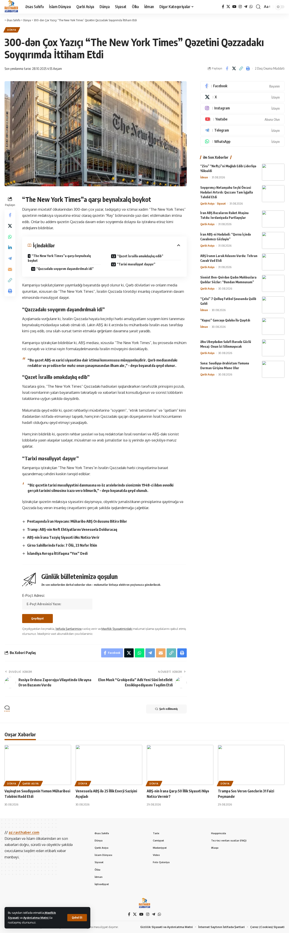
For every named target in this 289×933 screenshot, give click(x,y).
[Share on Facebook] (227, 68)
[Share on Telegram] (10, 258)
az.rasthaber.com (24, 832)
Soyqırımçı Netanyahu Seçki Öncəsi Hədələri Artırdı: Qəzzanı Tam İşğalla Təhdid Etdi (226, 192)
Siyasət (221, 203)
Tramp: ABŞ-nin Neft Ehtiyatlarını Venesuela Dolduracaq (72, 529)
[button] (77, 917)
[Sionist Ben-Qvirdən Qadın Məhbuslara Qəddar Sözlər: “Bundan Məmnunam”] (273, 283)
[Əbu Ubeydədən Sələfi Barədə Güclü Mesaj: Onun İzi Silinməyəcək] (273, 347)
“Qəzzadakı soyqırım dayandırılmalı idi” (65, 269)
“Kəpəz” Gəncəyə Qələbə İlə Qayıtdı (225, 320)
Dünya (11, 29)
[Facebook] (223, 7)
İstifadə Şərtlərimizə (69, 629)
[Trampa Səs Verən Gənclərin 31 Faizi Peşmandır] (251, 765)
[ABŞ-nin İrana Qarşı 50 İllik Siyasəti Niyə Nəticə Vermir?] (180, 765)
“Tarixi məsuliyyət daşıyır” (136, 264)
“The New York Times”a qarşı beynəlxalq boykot (59, 258)
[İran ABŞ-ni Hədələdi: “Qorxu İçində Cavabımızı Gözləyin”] (273, 240)
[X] (228, 7)
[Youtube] (242, 119)
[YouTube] (234, 7)
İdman (204, 177)
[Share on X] (234, 68)
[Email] (10, 269)
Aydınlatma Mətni (36, 917)
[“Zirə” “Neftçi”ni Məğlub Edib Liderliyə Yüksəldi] (273, 172)
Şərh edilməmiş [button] (168, 709)
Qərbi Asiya (207, 203)
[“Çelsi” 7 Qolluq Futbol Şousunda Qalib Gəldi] (273, 304)
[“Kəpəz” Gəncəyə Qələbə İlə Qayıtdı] (273, 326)
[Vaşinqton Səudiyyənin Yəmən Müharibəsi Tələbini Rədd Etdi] (38, 765)
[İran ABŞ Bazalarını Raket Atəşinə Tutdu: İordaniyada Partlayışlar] (273, 218)
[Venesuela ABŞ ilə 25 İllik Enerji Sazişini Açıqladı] (109, 765)
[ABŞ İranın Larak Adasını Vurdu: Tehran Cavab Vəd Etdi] (273, 261)
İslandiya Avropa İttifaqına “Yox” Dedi (57, 553)
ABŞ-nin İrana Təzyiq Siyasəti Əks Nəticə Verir (63, 537)
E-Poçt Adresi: (33, 595)
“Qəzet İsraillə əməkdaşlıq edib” (140, 256)
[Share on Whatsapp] (10, 236)
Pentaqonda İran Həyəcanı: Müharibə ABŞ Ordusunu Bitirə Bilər (77, 521)
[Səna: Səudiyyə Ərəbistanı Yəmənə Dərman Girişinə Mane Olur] (273, 369)
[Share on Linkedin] (10, 247)
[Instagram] (240, 7)
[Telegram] (245, 7)
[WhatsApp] (251, 7)
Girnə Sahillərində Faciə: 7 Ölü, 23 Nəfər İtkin (62, 545)
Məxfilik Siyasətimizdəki (116, 629)
